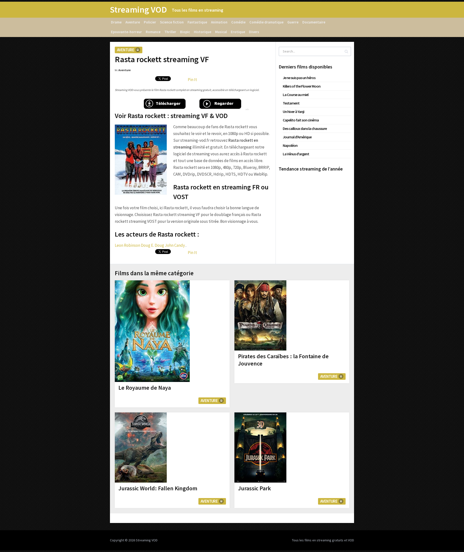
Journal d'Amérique (297, 136)
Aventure (132, 22)
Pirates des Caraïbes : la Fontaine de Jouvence (283, 359)
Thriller (170, 32)
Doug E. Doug (152, 245)
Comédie (238, 22)
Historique (202, 32)
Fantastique (197, 22)
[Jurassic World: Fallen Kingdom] (141, 447)
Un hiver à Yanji (293, 111)
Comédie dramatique (266, 22)
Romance (153, 32)
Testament (291, 103)
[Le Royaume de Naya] (152, 331)
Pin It (192, 79)
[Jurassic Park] (260, 447)
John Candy (175, 245)
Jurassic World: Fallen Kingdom (157, 488)
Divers (254, 32)
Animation (219, 22)
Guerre (292, 22)
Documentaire (313, 22)
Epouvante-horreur (126, 32)
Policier (150, 22)
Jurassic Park (254, 488)
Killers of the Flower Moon (301, 86)
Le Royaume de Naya (144, 387)
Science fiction (172, 22)
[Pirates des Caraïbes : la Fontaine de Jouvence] (260, 315)
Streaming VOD (138, 9)
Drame (116, 22)
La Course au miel (295, 94)
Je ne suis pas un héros (299, 77)
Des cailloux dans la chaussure (305, 128)
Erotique (238, 32)
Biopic (185, 32)
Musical (221, 32)
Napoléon (290, 145)
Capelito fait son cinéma (301, 120)
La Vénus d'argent (296, 153)
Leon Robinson (127, 245)
